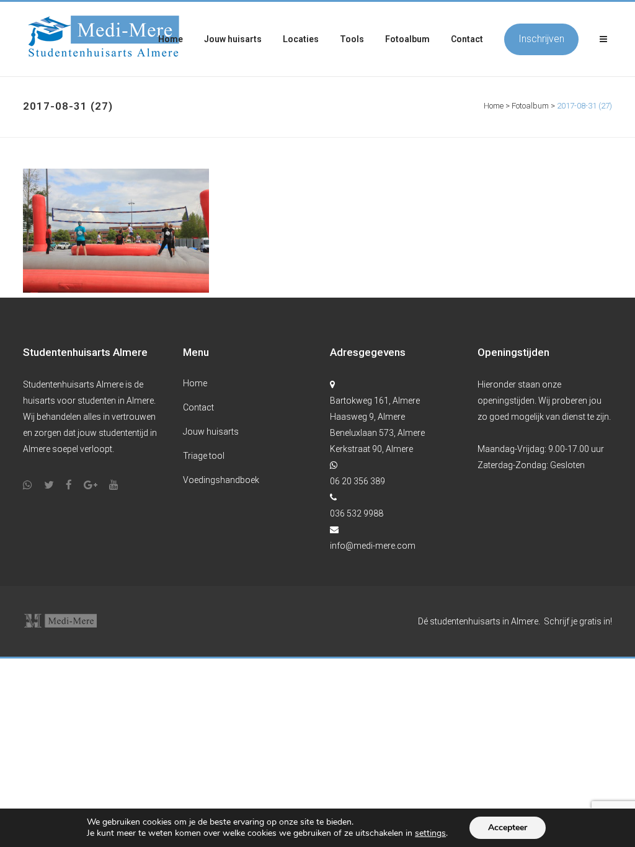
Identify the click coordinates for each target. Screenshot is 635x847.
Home (494, 105)
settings (430, 833)
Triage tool (203, 456)
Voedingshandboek (221, 480)
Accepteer (507, 827)
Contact (198, 407)
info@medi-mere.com (372, 546)
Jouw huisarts (211, 432)
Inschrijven (541, 39)
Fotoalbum (530, 105)
